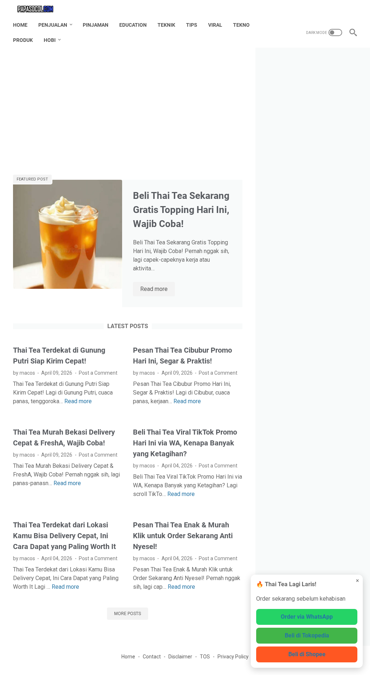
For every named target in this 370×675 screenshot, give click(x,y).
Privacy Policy (233, 656)
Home (20, 25)
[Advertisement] (127, 111)
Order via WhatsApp (307, 616)
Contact (152, 656)
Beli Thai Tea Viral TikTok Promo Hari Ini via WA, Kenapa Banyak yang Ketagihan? (185, 443)
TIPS (191, 25)
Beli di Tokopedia (307, 635)
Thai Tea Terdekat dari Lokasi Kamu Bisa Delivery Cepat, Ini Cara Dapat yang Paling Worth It (64, 536)
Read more (157, 289)
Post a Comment (98, 373)
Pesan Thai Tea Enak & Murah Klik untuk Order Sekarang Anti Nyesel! (183, 536)
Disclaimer (180, 656)
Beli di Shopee (307, 654)
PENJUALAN (52, 25)
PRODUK (23, 40)
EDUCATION (133, 25)
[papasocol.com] (40, 9)
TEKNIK (166, 25)
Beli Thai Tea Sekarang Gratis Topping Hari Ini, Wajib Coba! (181, 209)
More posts (127, 613)
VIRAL (215, 25)
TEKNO (241, 25)
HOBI (50, 40)
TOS (205, 656)
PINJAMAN (95, 25)
